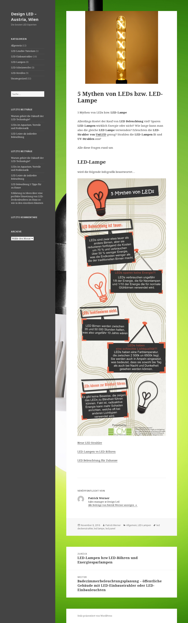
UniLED (101, 134)
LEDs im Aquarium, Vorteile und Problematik (26, 126)
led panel (110, 528)
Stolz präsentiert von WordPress (94, 615)
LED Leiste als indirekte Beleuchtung (24, 135)
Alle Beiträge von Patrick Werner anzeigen (111, 505)
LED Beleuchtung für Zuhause (97, 460)
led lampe (99, 528)
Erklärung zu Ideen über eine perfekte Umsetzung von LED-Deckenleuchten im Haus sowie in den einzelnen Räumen (27, 198)
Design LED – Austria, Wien (25, 16)
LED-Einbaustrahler (21, 56)
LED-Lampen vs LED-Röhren (96, 451)
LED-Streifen (18, 73)
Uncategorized (19, 78)
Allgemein (16, 45)
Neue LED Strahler (89, 442)
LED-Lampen (18, 62)
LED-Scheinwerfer (21, 67)
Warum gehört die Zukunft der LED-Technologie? (27, 118)
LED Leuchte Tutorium (23, 51)
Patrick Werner (113, 525)
